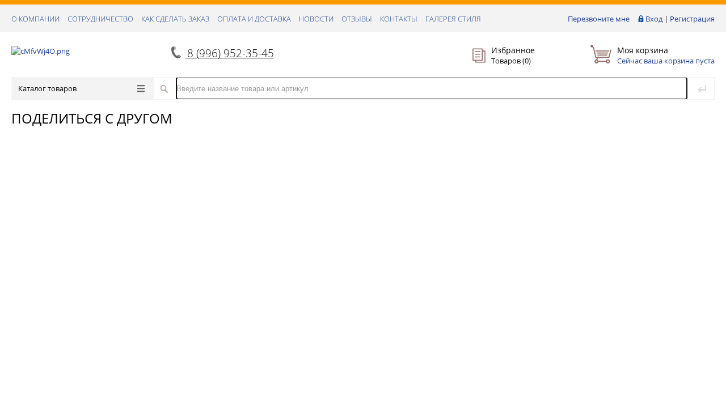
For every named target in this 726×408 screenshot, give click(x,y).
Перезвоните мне (599, 19)
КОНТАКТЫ (398, 19)
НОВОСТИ (316, 19)
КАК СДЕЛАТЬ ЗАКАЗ (175, 19)
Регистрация (692, 19)
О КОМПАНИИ (35, 19)
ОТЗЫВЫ (356, 19)
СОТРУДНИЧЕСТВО (100, 19)
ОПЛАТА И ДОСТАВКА (254, 19)
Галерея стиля (453, 19)
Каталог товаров (47, 88)
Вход (653, 19)
